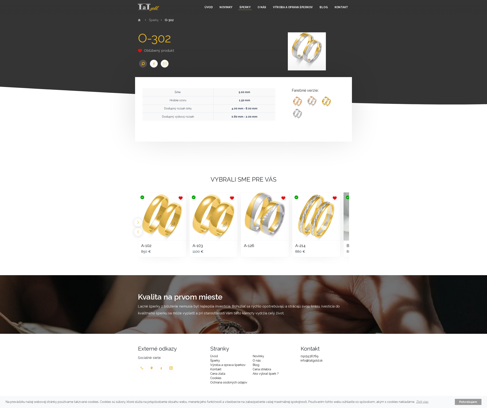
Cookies (215, 378)
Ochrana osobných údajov (228, 382)
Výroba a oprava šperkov (293, 7)
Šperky (245, 7)
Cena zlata (217, 373)
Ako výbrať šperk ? (266, 373)
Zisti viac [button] (422, 402)
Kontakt (341, 7)
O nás (262, 7)
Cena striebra (262, 369)
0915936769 (309, 356)
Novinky (226, 7)
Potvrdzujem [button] (468, 401)
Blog (324, 7)
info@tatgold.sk (312, 360)
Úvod (209, 7)
